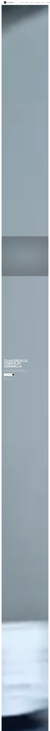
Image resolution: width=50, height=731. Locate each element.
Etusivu (22, 2)
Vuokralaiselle (37, 2)
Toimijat (31, 2)
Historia (43, 2)
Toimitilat (27, 2)
